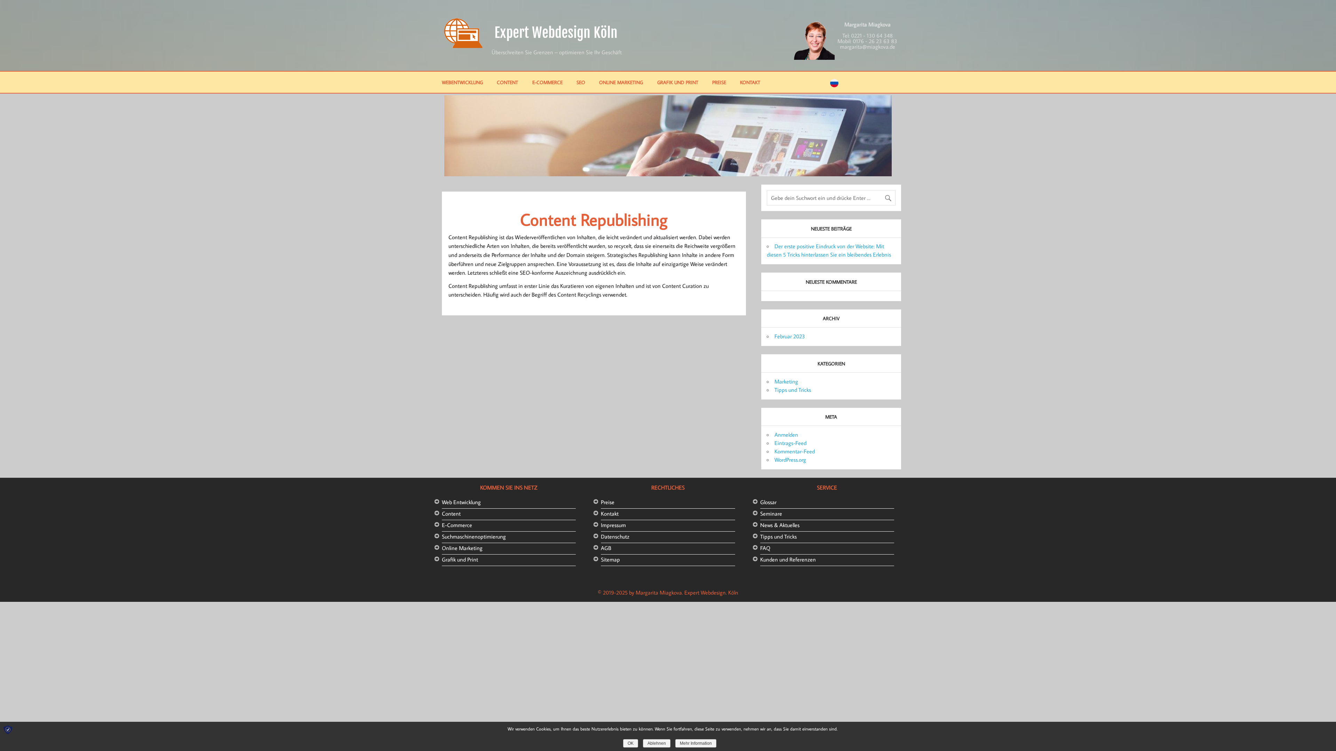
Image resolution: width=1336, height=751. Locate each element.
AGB (606, 547)
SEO (580, 82)
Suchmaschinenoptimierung (474, 536)
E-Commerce (547, 82)
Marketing (786, 381)
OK (631, 743)
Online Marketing (621, 82)
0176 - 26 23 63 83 (875, 41)
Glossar (768, 502)
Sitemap (610, 559)
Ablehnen (656, 743)
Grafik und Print (677, 82)
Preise (719, 82)
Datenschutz (615, 536)
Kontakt (750, 82)
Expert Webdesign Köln (556, 32)
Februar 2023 (789, 336)
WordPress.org (790, 459)
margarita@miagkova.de (867, 46)
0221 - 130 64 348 (872, 35)
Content (507, 82)
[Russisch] (834, 85)
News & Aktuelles (780, 525)
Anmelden (786, 434)
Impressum (613, 525)
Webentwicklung (462, 82)
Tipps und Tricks (792, 389)
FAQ (765, 547)
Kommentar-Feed (794, 451)
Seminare (771, 513)
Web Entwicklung (461, 502)
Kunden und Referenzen (788, 559)
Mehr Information (696, 743)
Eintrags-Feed (790, 442)
